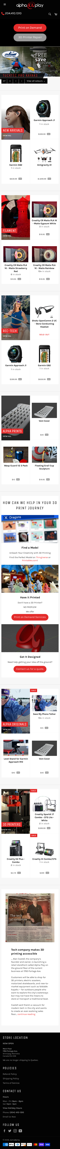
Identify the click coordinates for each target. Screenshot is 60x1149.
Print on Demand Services (30, 617)
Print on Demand (30, 27)
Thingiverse (42, 557)
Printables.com (29, 560)
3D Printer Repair (30, 37)
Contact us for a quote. (30, 668)
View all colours (36, 81)
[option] (30, 62)
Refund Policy (10, 1074)
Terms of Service (11, 1083)
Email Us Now (9, 1116)
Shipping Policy (11, 1078)
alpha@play (15, 1140)
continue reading (26, 1014)
